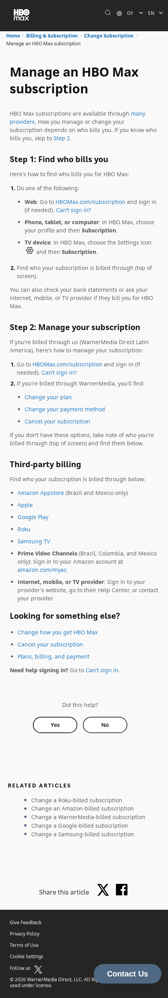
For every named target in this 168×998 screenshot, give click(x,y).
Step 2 (62, 138)
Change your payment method (65, 409)
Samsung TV (34, 541)
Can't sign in (102, 670)
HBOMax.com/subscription (90, 201)
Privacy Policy (24, 933)
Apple (25, 505)
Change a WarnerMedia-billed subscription (88, 817)
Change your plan (48, 397)
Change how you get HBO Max (58, 632)
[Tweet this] (105, 890)
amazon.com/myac (42, 569)
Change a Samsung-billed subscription (82, 834)
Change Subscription (109, 35)
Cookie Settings (26, 956)
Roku (24, 529)
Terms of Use (24, 945)
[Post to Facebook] (121, 889)
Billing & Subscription (52, 35)
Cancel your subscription (57, 421)
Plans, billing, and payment (53, 656)
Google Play (33, 517)
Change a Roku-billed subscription (76, 800)
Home (13, 35)
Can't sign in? (73, 210)
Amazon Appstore (41, 492)
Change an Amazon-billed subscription (82, 808)
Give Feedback (25, 922)
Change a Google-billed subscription (79, 825)
